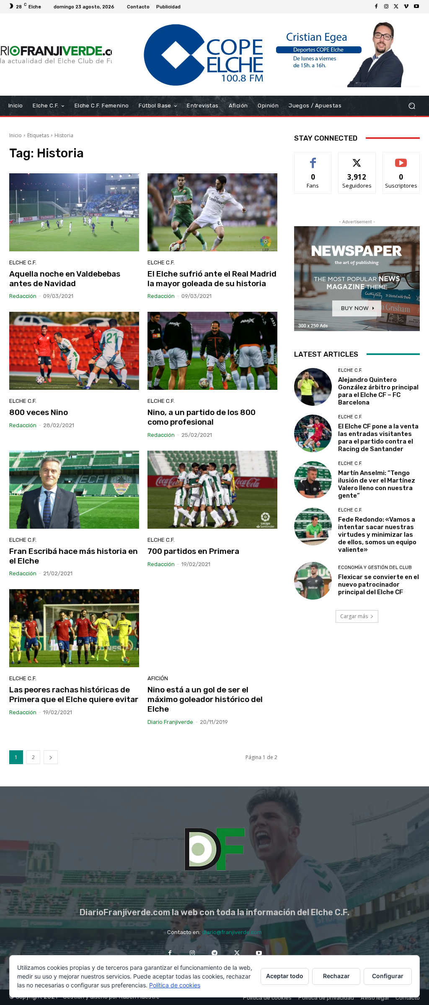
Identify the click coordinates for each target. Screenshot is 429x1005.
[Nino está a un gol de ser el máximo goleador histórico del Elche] (212, 628)
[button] (411, 105)
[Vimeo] (406, 7)
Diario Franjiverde (170, 722)
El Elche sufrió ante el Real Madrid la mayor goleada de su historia (212, 278)
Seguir (357, 158)
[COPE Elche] (266, 54)
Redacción (22, 296)
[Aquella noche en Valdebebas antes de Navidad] (74, 212)
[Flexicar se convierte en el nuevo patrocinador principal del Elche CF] (313, 581)
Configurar (387, 975)
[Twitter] (396, 7)
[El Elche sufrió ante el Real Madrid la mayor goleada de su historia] (212, 212)
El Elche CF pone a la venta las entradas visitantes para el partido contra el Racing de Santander (378, 438)
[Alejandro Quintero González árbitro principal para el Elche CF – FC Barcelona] (313, 387)
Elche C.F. (22, 262)
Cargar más (354, 616)
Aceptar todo (284, 975)
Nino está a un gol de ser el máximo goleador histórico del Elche (205, 699)
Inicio (15, 135)
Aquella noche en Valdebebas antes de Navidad (64, 278)
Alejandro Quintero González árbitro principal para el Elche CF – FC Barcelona (378, 391)
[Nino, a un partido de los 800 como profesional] (212, 351)
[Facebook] (376, 7)
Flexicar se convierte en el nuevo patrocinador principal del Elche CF (378, 584)
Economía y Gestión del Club (375, 567)
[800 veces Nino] (74, 351)
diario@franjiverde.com (232, 932)
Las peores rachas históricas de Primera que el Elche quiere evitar (73, 694)
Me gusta (313, 158)
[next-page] (51, 757)
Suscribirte (401, 158)
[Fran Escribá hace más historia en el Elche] (74, 490)
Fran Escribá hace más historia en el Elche (73, 556)
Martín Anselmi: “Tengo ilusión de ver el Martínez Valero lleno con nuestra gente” (376, 484)
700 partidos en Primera (193, 551)
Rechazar (336, 975)
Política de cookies (174, 985)
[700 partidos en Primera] (212, 490)
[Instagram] (386, 7)
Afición (157, 678)
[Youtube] (416, 7)
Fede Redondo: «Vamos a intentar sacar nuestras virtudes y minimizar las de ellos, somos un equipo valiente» (377, 534)
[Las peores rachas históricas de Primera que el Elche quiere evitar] (74, 628)
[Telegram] (214, 953)
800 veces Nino (38, 412)
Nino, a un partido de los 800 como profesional (201, 417)
